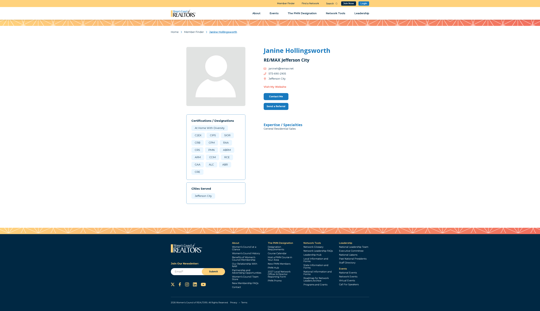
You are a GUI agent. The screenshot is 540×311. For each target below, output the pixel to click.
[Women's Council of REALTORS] (183, 13)
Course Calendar (277, 253)
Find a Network (310, 3)
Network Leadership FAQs (318, 251)
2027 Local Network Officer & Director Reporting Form (279, 274)
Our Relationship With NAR (244, 265)
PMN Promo (275, 281)
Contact (236, 287)
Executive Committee (351, 251)
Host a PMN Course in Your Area (280, 258)
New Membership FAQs (245, 283)
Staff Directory (347, 263)
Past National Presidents (352, 259)
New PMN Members (279, 264)
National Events (348, 272)
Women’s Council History (246, 253)
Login (364, 3)
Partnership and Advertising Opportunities (246, 271)
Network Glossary (313, 247)
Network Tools (335, 13)
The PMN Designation (302, 13)
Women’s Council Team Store (245, 278)
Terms (244, 302)
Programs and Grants (315, 284)
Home (175, 32)
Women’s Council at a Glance (244, 248)
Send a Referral (276, 106)
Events (274, 13)
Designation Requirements (276, 248)
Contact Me (276, 96)
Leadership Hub (312, 255)
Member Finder (286, 3)
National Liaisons (348, 255)
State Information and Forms (315, 266)
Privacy (233, 302)
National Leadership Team (353, 247)
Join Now (348, 3)
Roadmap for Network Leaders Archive (316, 279)
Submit (213, 271)
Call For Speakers (349, 284)
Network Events (348, 276)
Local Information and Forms (315, 260)
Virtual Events (347, 280)
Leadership (361, 13)
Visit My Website (275, 86)
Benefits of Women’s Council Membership (243, 258)
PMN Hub (273, 268)
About (256, 13)
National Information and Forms (317, 273)
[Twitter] (173, 284)
